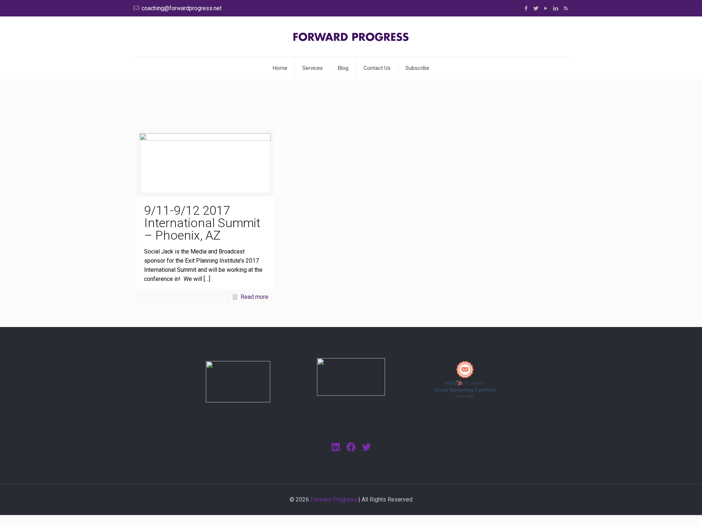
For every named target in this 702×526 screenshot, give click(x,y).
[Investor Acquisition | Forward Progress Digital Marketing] (351, 36)
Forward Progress (333, 499)
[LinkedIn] (556, 8)
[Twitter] (536, 8)
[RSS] (566, 8)
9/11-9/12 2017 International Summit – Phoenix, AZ (202, 223)
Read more (254, 296)
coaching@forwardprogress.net (181, 8)
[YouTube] (546, 8)
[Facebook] (526, 8)
